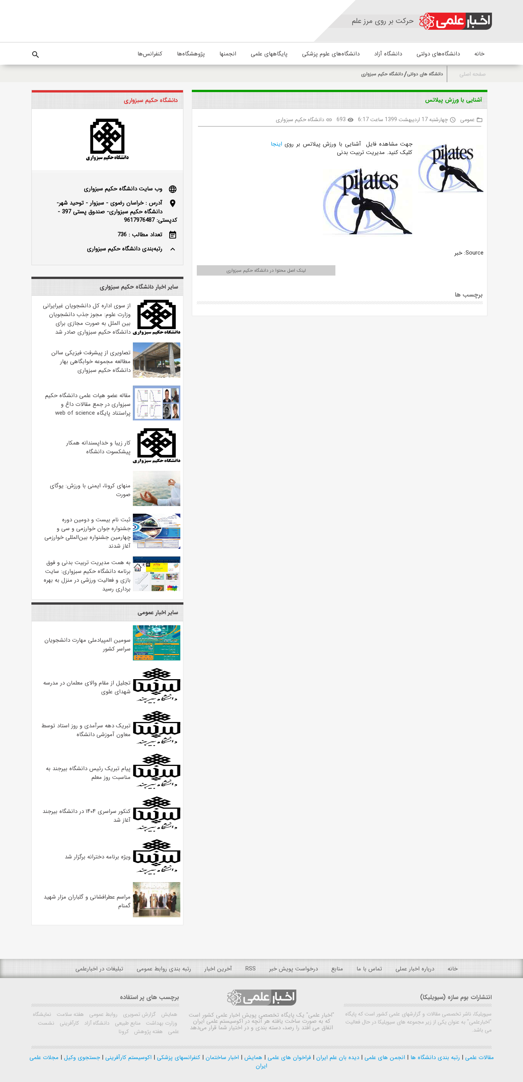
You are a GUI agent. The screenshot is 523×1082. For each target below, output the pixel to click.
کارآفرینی (68, 1023)
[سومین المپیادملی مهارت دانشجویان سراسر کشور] (156, 658)
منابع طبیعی (127, 1023)
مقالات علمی (478, 1057)
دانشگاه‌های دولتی (438, 53)
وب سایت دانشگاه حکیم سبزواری (123, 188)
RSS (250, 968)
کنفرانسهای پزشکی (177, 1057)
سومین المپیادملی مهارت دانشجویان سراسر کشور (87, 645)
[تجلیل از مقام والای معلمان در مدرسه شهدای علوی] (156, 701)
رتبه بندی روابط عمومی (164, 968)
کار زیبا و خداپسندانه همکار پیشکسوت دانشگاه (98, 447)
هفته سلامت (69, 1014)
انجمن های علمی (384, 1057)
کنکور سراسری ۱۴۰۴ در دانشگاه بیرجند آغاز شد (86, 816)
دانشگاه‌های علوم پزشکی (331, 53)
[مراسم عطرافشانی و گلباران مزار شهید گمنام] (156, 915)
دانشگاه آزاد (388, 53)
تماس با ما (369, 968)
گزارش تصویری (138, 1014)
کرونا (124, 1031)
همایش (168, 1014)
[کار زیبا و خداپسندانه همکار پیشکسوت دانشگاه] (156, 461)
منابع (337, 968)
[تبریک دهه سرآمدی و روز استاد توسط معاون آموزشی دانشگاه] (156, 744)
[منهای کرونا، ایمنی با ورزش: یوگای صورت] (156, 504)
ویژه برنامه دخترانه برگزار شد (98, 856)
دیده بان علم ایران (336, 1057)
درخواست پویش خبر (293, 968)
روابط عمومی (103, 1014)
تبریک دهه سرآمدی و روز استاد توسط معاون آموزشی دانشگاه (86, 730)
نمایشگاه (42, 1014)
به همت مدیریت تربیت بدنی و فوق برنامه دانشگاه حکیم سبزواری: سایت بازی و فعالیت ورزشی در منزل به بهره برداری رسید (87, 576)
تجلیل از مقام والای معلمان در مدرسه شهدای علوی (87, 687)
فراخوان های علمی (288, 1057)
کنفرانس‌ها (149, 53)
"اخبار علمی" (320, 1015)
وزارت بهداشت (160, 1023)
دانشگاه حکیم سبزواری (382, 74)
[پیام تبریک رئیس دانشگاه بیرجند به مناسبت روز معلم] (156, 787)
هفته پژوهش (147, 1031)
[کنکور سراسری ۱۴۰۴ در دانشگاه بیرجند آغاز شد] (156, 830)
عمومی (467, 119)
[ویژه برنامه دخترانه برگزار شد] (156, 873)
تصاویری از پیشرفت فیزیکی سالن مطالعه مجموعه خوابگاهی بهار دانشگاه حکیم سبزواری (91, 361)
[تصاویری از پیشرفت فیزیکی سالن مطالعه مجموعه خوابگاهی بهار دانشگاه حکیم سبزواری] (156, 376)
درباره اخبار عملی (415, 968)
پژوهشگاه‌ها (191, 53)
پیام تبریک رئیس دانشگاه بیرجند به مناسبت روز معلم (88, 773)
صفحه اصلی (472, 74)
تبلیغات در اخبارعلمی (99, 968)
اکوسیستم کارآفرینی (127, 1057)
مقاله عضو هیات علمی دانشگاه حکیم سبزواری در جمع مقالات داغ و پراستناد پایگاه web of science (88, 404)
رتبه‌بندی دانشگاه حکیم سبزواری (124, 248)
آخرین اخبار (218, 968)
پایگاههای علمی (269, 53)
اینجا (276, 144)
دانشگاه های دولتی (425, 74)
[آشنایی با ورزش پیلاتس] (447, 170)
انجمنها (227, 53)
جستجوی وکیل (81, 1057)
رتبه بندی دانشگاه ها (434, 1057)
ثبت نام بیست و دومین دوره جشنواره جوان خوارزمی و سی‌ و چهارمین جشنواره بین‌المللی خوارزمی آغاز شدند (87, 533)
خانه (479, 53)
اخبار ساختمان (221, 1057)
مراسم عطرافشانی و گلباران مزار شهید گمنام (87, 901)
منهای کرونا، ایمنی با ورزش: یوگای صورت (90, 490)
